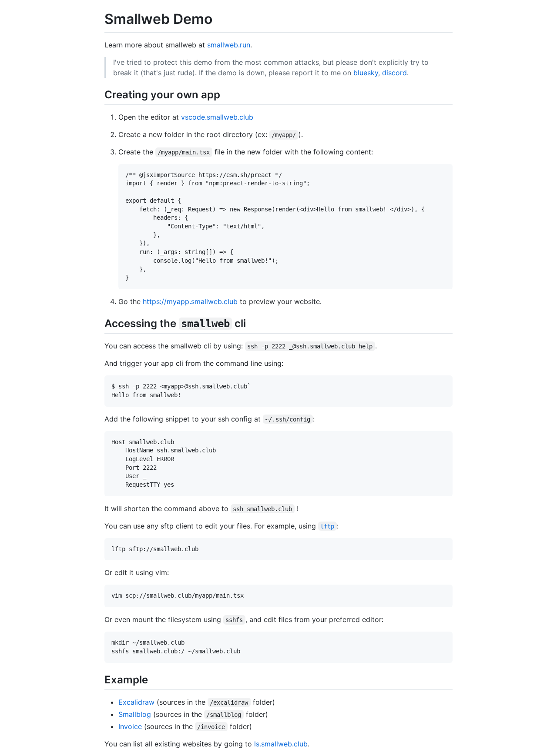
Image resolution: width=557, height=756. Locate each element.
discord (394, 72)
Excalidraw (136, 702)
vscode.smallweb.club (217, 117)
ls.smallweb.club (281, 743)
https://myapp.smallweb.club (190, 301)
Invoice (130, 726)
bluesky (365, 72)
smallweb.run (228, 44)
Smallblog (134, 714)
